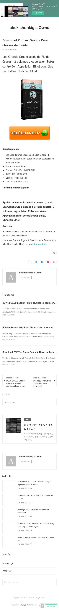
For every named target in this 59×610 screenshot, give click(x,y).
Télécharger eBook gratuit (15, 187)
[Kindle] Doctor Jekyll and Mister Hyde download (27, 327)
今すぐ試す (38, 13)
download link (40, 244)
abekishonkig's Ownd (29, 27)
